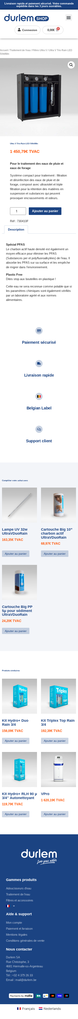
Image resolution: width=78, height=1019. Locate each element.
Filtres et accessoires (19, 900)
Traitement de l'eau (20, 50)
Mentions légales (17, 934)
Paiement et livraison (19, 928)
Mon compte (14, 922)
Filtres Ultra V (39, 50)
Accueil (4, 50)
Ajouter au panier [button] (16, 553)
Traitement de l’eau (18, 894)
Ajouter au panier (45, 211)
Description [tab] (16, 229)
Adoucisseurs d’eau (18, 888)
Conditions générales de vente (25, 940)
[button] (68, 17)
